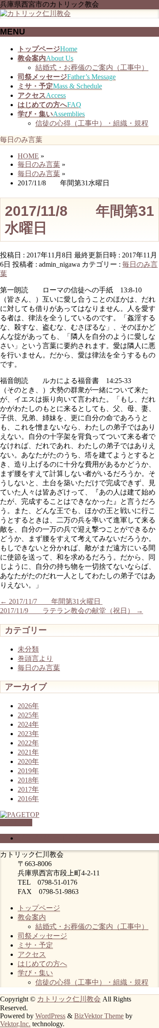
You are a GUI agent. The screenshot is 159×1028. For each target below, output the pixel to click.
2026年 (28, 706)
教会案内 (32, 917)
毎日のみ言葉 (39, 667)
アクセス (32, 954)
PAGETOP (16, 822)
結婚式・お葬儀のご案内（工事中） (91, 67)
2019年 (28, 771)
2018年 (28, 780)
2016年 (28, 798)
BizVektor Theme (99, 1016)
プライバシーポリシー (53, 838)
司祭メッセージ (42, 936)
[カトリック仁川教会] (35, 13)
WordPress (50, 1016)
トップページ (39, 908)
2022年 (28, 743)
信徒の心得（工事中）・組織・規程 (91, 123)
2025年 (28, 715)
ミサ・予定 (35, 945)
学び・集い (35, 973)
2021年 (28, 752)
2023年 (28, 733)
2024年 (28, 724)
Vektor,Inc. (15, 1024)
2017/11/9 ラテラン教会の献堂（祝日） (71, 610)
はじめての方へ (42, 963)
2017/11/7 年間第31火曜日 (51, 601)
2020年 (28, 761)
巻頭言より (35, 658)
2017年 (28, 789)
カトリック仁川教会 (69, 999)
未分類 (28, 649)
